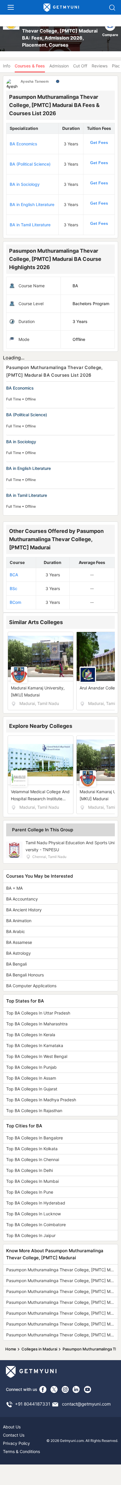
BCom (15, 602)
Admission (59, 65)
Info (6, 65)
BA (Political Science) (30, 164)
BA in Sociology (25, 184)
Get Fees (99, 142)
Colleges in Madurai (39, 1349)
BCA (14, 574)
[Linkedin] (76, 1389)
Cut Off (80, 65)
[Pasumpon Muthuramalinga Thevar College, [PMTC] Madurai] (11, 34)
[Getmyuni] (61, 7)
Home (10, 1349)
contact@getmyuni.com (86, 1404)
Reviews (99, 65)
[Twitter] (54, 1389)
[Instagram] (65, 1389)
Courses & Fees (30, 65)
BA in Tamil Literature (30, 224)
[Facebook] (43, 1389)
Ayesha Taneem (35, 81)
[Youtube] (87, 1389)
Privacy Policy (16, 1443)
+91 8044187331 (32, 1404)
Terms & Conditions (21, 1451)
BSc (13, 588)
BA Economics (23, 143)
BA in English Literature (32, 204)
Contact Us (13, 1435)
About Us (12, 1426)
